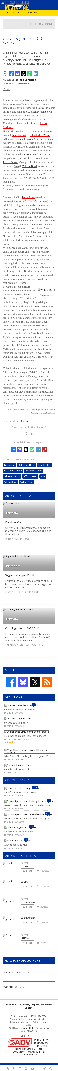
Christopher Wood (40, 135)
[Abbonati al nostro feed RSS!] (47, 682)
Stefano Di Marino (25, 79)
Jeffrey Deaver (10, 162)
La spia (25, 865)
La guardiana (32, 13)
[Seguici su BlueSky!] (23, 682)
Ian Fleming (39, 111)
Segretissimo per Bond (19, 575)
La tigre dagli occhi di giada (18, 831)
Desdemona (10, 972)
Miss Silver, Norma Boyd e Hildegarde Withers (29, 756)
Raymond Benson (24, 138)
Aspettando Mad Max (15, 844)
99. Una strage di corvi (16, 722)
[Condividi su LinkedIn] (36, 74)
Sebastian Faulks (31, 154)
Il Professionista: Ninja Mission (20, 792)
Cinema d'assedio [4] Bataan (19, 709)
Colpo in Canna (40, 24)
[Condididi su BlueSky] (17, 74)
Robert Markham (26, 465)
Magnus (8, 987)
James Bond (28, 197)
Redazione (46, 1004)
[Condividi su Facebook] (11, 74)
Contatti (29, 1007)
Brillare (20, 13)
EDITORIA (12, 513)
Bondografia (13, 522)
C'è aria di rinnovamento (17, 769)
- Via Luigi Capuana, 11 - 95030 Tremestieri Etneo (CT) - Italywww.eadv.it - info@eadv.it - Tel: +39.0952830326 (31, 1047)
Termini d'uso (13, 1004)
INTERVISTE (13, 566)
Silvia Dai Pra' (8, 13)
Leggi (29, 871)
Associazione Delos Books (28, 1027)
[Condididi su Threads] (23, 74)
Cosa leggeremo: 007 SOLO (22, 628)
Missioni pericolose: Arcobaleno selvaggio (26, 818)
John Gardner (19, 135)
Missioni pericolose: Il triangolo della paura (27, 805)
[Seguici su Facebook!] (11, 682)
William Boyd (29, 166)
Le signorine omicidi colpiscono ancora (25, 735)
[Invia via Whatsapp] (29, 74)
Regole (35, 1004)
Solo (16, 166)
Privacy (26, 1004)
